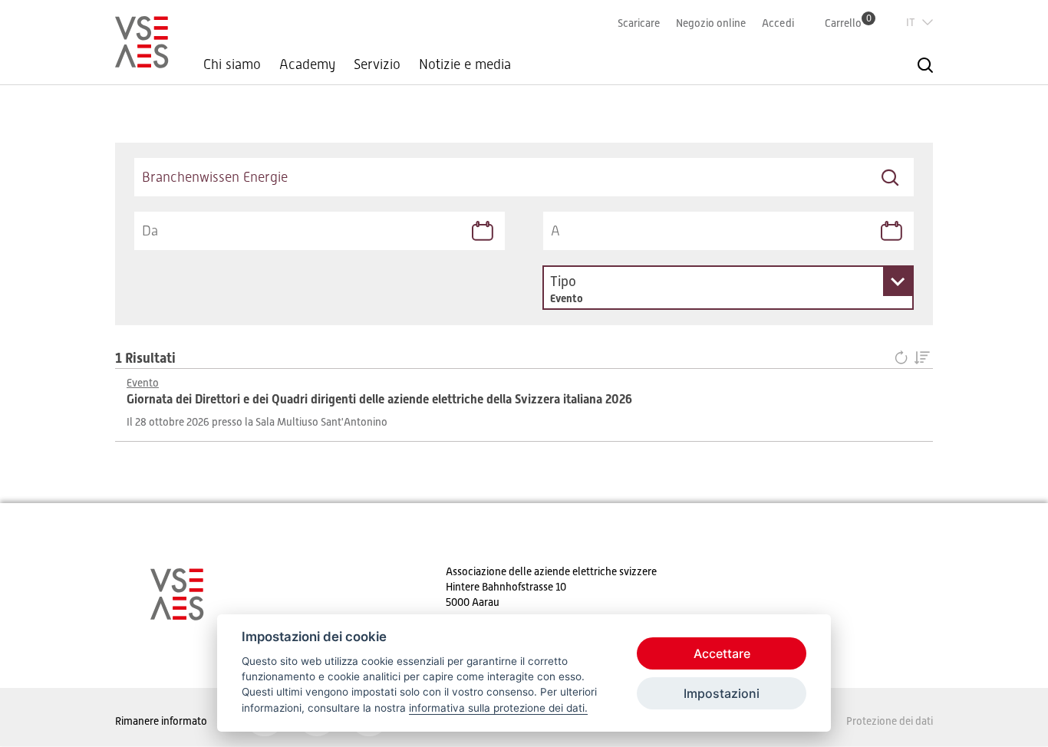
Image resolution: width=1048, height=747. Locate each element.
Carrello (848, 22)
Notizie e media (465, 64)
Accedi (778, 23)
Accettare (722, 653)
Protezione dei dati (889, 721)
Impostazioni (722, 693)
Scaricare (639, 23)
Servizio (377, 64)
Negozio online (711, 23)
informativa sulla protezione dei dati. (498, 708)
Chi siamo (232, 64)
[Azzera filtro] (904, 358)
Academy (307, 64)
